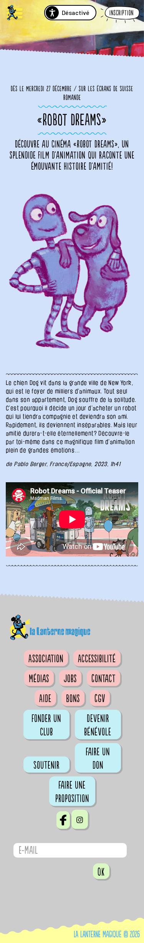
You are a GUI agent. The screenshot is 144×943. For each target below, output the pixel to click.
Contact (103, 679)
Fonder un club (46, 725)
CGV (99, 699)
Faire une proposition (72, 792)
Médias (39, 679)
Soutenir (46, 765)
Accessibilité (97, 659)
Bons (73, 699)
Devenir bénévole (97, 725)
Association (45, 659)
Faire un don (98, 758)
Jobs (70, 679)
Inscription (121, 13)
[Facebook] (63, 820)
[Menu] (14, 13)
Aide (45, 699)
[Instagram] (79, 819)
